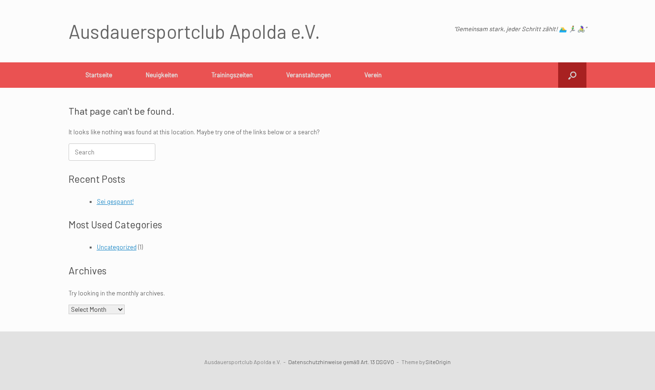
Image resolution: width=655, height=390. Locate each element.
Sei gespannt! (115, 201)
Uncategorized (117, 247)
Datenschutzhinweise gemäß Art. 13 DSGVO (341, 361)
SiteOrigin (438, 361)
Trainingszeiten (232, 75)
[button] (572, 75)
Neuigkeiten (162, 75)
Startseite (98, 75)
